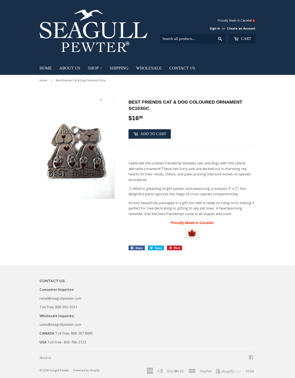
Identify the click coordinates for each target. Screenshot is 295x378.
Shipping (119, 68)
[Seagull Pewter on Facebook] (251, 357)
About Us (69, 68)
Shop (94, 68)
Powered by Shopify (86, 370)
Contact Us (182, 68)
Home (46, 68)
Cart (245, 38)
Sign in (215, 28)
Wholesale (149, 68)
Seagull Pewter (59, 370)
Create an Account (241, 28)
